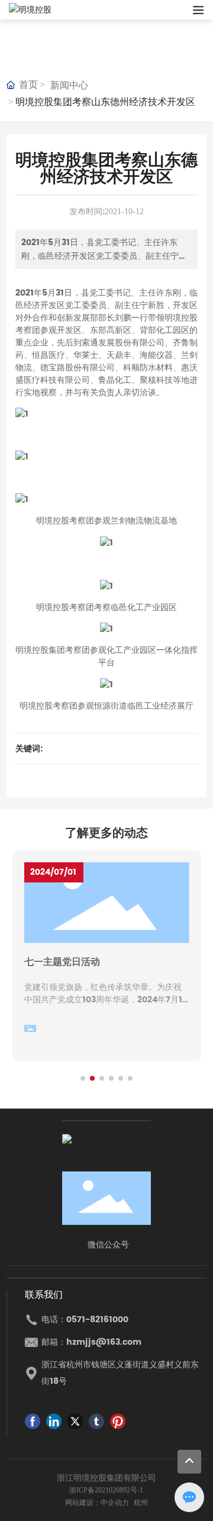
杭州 (141, 1503)
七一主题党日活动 (62, 962)
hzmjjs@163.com (103, 1342)
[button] (82, 1078)
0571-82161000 (97, 1319)
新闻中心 (69, 85)
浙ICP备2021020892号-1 (106, 1490)
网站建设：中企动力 (97, 1503)
